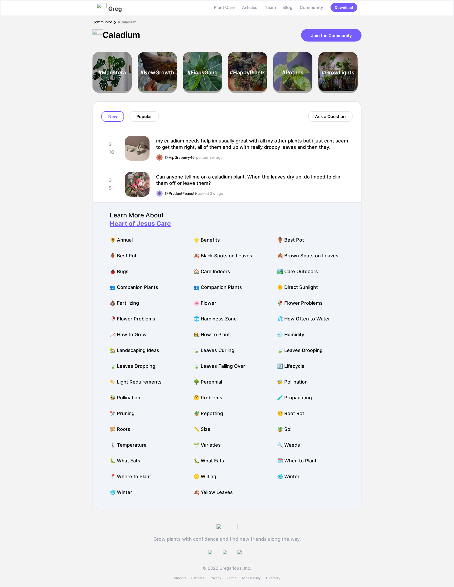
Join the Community (331, 35)
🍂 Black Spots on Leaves (223, 255)
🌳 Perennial (208, 382)
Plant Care (224, 7)
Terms (231, 578)
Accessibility (251, 578)
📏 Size (202, 429)
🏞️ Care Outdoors (297, 271)
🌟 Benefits (207, 240)
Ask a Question (330, 116)
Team (270, 7)
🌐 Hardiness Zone (215, 318)
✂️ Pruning (122, 413)
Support (180, 578)
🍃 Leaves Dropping (132, 366)
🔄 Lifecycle (291, 366)
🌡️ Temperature (128, 445)
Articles (249, 7)
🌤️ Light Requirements (136, 382)
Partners (197, 578)
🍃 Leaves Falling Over (219, 366)
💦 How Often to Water (303, 318)
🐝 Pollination (292, 382)
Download (344, 7)
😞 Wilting (205, 476)
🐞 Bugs (119, 271)
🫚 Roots (120, 429)
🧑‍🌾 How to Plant (212, 334)
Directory (273, 578)
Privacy (215, 578)
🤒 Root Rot (290, 413)
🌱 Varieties (207, 445)
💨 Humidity (290, 334)
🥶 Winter (288, 476)
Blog (287, 7)
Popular (144, 116)
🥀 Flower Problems (300, 303)
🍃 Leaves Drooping (300, 350)
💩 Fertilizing (124, 303)
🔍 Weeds (288, 445)
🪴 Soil (284, 429)
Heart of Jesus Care (140, 223)
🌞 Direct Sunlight (297, 287)
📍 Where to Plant (130, 476)
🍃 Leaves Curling (214, 350)
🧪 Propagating (294, 397)
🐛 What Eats (125, 460)
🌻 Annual (121, 240)
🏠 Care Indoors (212, 271)
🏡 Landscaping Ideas (134, 350)
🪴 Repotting (208, 413)
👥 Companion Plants (134, 287)
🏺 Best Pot (290, 240)
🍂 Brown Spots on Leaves (307, 255)
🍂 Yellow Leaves (213, 492)
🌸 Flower (205, 303)
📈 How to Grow (128, 334)
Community (311, 7)
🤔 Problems (208, 397)
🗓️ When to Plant (297, 460)
